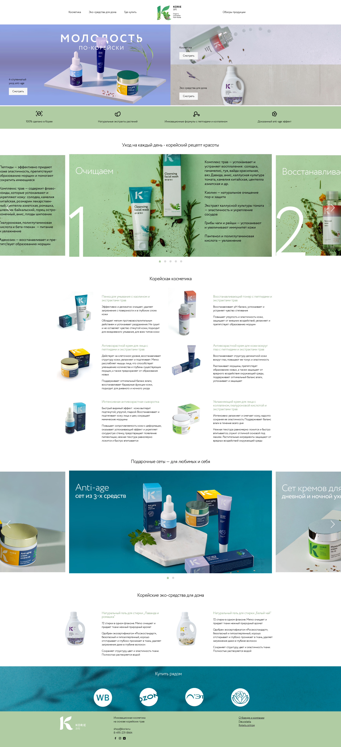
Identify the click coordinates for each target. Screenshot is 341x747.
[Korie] (168, 12)
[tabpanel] (170, 205)
